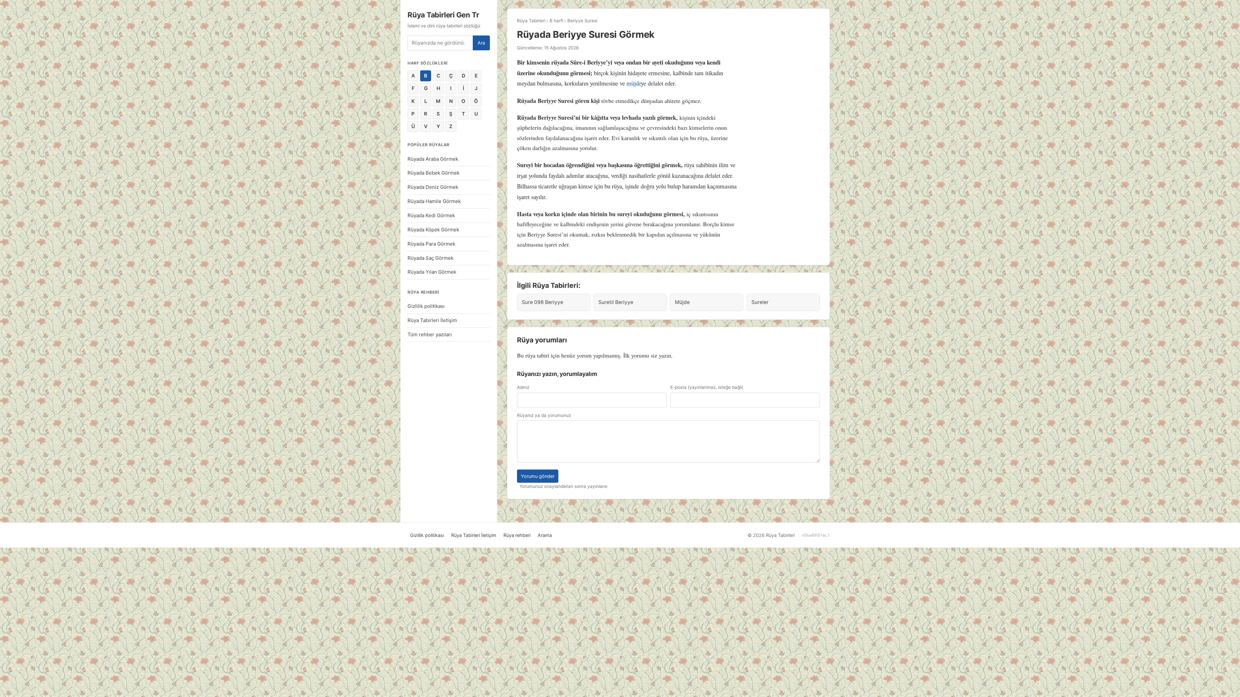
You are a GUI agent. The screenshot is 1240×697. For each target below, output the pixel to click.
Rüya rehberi (517, 535)
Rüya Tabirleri (531, 20)
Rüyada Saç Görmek (430, 258)
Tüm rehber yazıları (430, 334)
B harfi (556, 20)
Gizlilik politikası (426, 306)
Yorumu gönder (537, 476)
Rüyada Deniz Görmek (433, 187)
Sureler (760, 302)
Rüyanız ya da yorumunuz (544, 415)
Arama (545, 535)
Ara (481, 42)
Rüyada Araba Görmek (433, 159)
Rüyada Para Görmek (431, 244)
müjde (633, 83)
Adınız (523, 387)
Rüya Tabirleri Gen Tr (443, 14)
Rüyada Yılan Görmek (432, 272)
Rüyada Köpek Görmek (433, 230)
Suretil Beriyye (615, 302)
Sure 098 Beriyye (542, 302)
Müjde (682, 302)
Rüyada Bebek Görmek (434, 173)
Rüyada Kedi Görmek (431, 215)
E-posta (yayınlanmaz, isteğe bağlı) (706, 387)
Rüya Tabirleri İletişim (432, 320)
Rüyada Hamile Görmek (434, 201)
